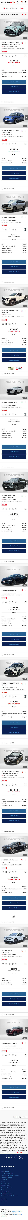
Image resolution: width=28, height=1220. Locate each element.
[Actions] (25, 43)
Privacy (3, 1212)
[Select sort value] (25, 14)
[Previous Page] (14, 1117)
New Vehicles (5, 1171)
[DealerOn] (5, 1209)
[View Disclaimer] (16, 55)
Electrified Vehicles (6, 1177)
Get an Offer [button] (14, 82)
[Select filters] (23, 14)
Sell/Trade (4, 1179)
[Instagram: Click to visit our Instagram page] (21, 1157)
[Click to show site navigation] (25, 2)
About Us (4, 1198)
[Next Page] (17, 1117)
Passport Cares (5, 1185)
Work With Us (5, 1192)
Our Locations (5, 1183)
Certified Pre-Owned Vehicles (10, 1175)
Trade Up (4, 1200)
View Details (14, 86)
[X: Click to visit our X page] (11, 1157)
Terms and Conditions (7, 1194)
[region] (14, 73)
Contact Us (4, 1202)
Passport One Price (7, 1187)
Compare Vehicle (9, 102)
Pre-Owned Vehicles (7, 1173)
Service (3, 1181)
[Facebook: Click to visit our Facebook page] (6, 1157)
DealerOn (14, 1211)
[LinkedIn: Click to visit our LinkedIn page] (16, 1157)
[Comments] (25, 56)
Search (21, 8)
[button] (26, 29)
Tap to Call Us (14, 91)
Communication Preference (9, 1196)
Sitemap (20, 1211)
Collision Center (5, 1189)
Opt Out (15, 1214)
